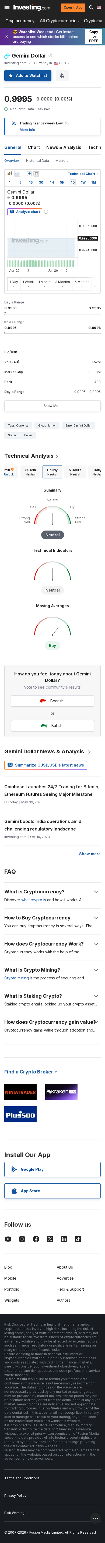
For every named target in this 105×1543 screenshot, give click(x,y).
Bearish (57, 701)
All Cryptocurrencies (59, 21)
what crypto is (33, 899)
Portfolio (11, 1289)
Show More (53, 406)
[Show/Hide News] (36, 174)
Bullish (56, 725)
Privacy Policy (15, 1496)
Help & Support (70, 1289)
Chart (34, 147)
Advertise (65, 1278)
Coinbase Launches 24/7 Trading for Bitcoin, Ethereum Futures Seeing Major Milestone (52, 790)
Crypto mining (16, 978)
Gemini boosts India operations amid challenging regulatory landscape (42, 825)
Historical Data (37, 161)
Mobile (10, 1278)
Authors (63, 1300)
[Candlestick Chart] (10, 174)
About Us (65, 1267)
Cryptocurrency (19, 21)
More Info (27, 130)
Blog (8, 1267)
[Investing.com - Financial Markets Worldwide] (31, 7)
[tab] (30, 472)
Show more (90, 853)
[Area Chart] (17, 174)
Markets (61, 161)
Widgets (11, 1300)
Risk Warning (14, 1513)
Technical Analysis (29, 456)
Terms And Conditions (22, 1478)
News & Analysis (63, 147)
